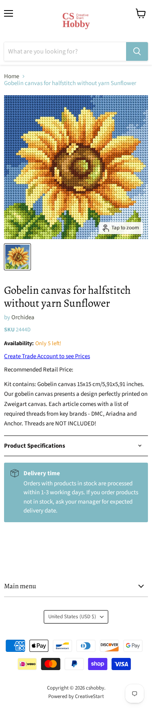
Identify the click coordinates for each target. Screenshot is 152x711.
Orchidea (22, 317)
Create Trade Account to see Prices (47, 356)
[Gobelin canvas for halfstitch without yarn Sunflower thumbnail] (17, 257)
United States (72, 616)
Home (11, 76)
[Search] (137, 51)
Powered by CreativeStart (76, 696)
